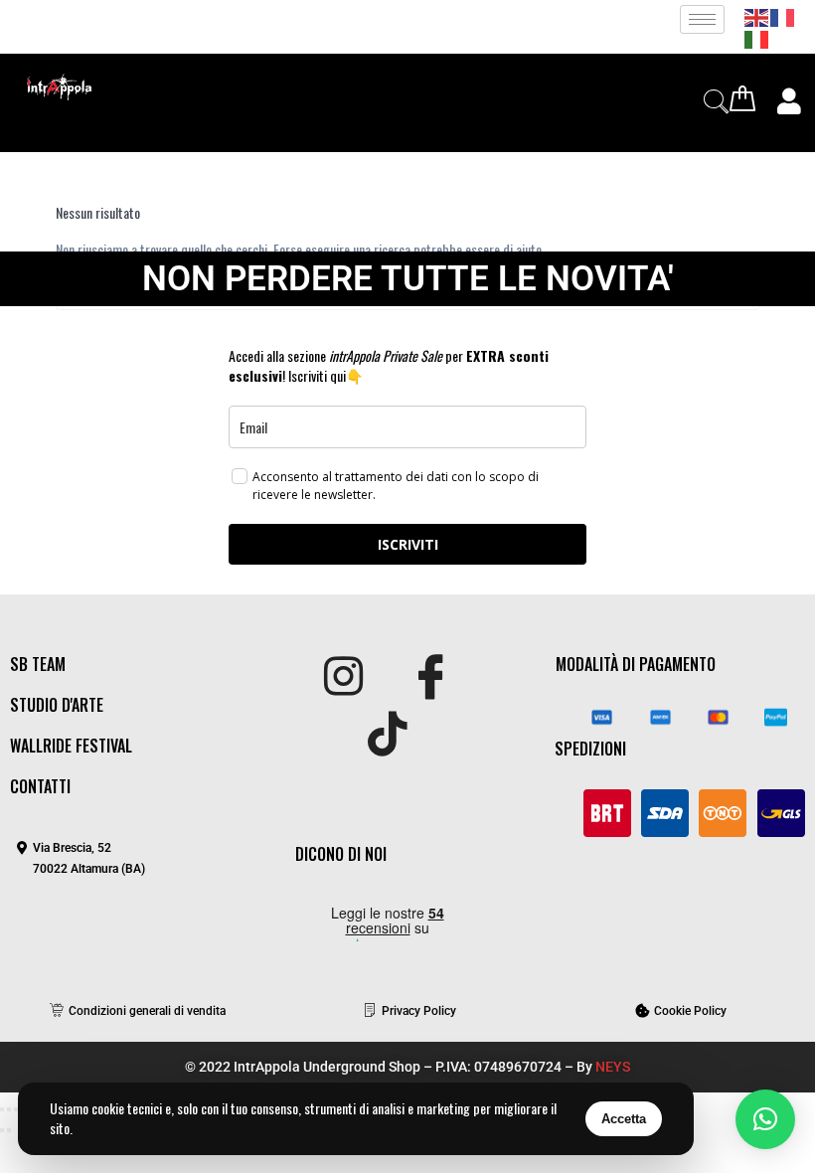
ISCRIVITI (408, 544)
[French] (783, 15)
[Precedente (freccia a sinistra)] (2, 1130)
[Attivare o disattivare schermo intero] (9, 1109)
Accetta (623, 1118)
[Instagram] (343, 678)
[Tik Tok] (387, 735)
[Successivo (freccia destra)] (9, 1130)
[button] (765, 1119)
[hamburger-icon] (702, 19)
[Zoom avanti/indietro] (2, 1109)
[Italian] (757, 37)
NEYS (612, 1067)
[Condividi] (16, 1109)
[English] (757, 15)
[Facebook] (431, 678)
